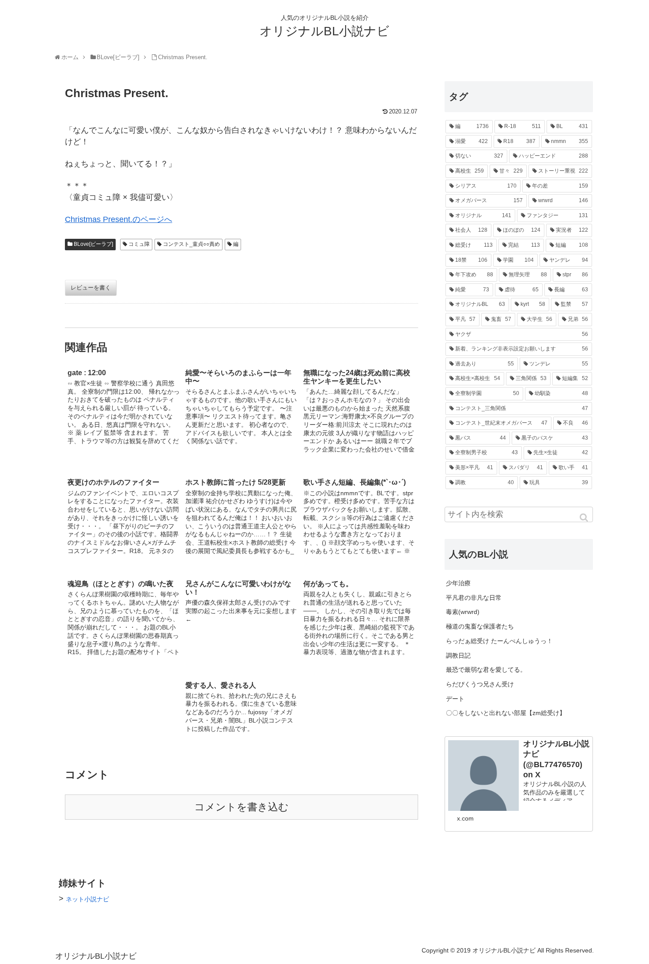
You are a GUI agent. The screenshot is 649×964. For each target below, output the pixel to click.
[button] (584, 517)
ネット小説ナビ (87, 899)
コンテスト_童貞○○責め (191, 244)
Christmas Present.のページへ (118, 219)
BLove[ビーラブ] (93, 244)
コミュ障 (139, 244)
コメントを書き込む (241, 807)
